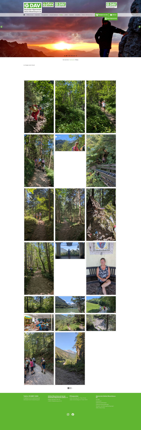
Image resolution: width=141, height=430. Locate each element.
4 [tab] (69, 55)
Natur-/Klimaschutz (87, 15)
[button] (1, 27)
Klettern (71, 15)
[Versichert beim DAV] (111, 8)
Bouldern (77, 15)
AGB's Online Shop (100, 407)
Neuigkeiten (44, 15)
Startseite (71, 60)
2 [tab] (66, 55)
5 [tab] (71, 55)
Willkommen (30, 15)
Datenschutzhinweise (101, 402)
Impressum (98, 401)
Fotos (61, 15)
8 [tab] (76, 55)
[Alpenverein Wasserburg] (33, 12)
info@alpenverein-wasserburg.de (32, 398)
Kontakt (98, 399)
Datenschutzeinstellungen (102, 404)
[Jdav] (48, 8)
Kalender (37, 15)
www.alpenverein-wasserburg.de (32, 399)
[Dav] (60, 8)
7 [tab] (74, 55)
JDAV (66, 15)
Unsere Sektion (54, 15)
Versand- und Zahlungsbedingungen (105, 406)
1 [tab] (64, 55)
